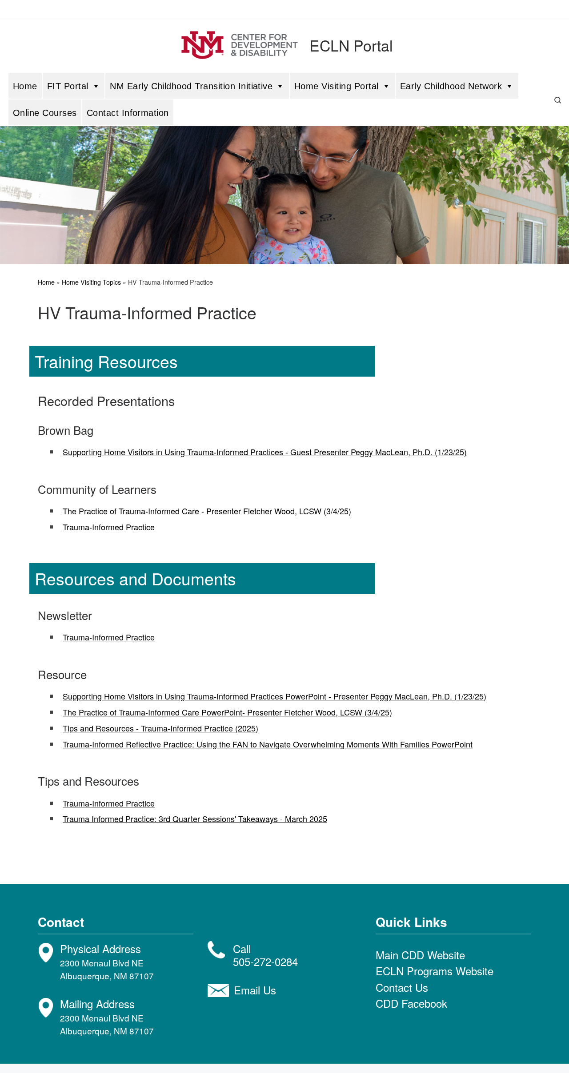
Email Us (255, 989)
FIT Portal (67, 86)
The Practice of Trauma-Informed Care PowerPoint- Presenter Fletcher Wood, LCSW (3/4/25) (227, 712)
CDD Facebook (411, 1003)
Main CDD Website (420, 954)
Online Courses (45, 113)
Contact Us (402, 987)
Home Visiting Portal (336, 86)
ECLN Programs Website (434, 970)
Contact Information (128, 113)
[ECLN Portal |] (239, 43)
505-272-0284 (265, 961)
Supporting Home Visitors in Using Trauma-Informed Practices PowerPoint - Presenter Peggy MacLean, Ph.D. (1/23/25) (274, 696)
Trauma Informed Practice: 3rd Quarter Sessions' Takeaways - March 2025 (195, 818)
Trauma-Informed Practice (109, 527)
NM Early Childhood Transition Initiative (191, 86)
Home (25, 86)
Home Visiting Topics (91, 282)
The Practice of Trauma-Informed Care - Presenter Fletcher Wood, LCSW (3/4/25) (207, 511)
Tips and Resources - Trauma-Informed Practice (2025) (160, 728)
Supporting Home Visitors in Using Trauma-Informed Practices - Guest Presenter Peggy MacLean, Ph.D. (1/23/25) (265, 451)
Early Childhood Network (451, 86)
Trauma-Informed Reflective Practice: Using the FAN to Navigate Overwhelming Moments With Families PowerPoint (268, 744)
